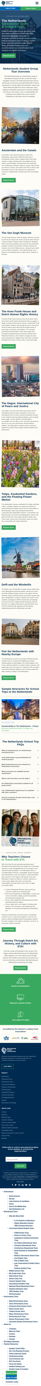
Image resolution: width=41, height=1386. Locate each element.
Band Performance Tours (18, 1301)
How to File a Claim (7, 1125)
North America (14, 1196)
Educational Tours (7, 1079)
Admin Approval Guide (17, 1353)
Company (12, 1329)
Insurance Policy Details (9, 1122)
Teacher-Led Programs (9, 1087)
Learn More (7, 1066)
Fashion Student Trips (22, 1268)
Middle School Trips (16, 1271)
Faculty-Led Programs (8, 1084)
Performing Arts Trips (17, 1316)
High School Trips (16, 1276)
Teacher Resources (11, 1344)
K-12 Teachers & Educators (24, 1220)
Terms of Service (31, 1176)
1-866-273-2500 (10, 8)
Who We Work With (16, 1216)
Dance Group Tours (16, 1309)
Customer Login (12, 1382)
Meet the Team (6, 1117)
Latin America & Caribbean (19, 1201)
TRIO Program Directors (23, 1225)
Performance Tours (7, 1081)
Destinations (5, 1076)
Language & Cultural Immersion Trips (26, 1239)
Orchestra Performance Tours (20, 1306)
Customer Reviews (7, 1120)
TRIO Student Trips (16, 1291)
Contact (4, 1112)
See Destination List (16, 1209)
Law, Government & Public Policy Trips (27, 1264)
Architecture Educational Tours (26, 1248)
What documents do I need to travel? (13, 1133)
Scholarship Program (8, 1092)
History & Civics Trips (22, 1235)
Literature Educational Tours (25, 1245)
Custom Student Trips (17, 1281)
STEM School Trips (21, 1233)
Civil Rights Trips (20, 1258)
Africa (11, 1204)
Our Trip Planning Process (19, 1351)
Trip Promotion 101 (16, 1359)
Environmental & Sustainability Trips (26, 1252)
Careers (4, 1100)
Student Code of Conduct (18, 1369)
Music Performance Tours (19, 1314)
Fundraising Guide (16, 1356)
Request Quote (31, 8)
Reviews (12, 1336)
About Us (4, 1114)
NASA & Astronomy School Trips (26, 1255)
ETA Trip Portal (14, 1361)
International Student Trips (19, 1284)
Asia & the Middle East (17, 1206)
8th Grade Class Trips (17, 1273)
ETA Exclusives (6, 1089)
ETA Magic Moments (8, 1097)
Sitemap (4, 1138)
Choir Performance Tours (18, 1303)
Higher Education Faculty (23, 1223)
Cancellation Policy (7, 1130)
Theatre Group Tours (17, 1311)
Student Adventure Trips (18, 1289)
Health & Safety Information (10, 1127)
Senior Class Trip (15, 1278)
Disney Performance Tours (19, 1319)
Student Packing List (17, 1366)
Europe (11, 1199)
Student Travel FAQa (17, 1348)
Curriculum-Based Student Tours (21, 1228)
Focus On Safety (15, 1364)
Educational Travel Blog (9, 1102)
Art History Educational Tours (25, 1243)
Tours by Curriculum (8, 1095)
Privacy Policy (6, 1135)
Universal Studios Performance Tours (23, 1321)
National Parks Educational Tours (21, 1286)
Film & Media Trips (21, 1260)
